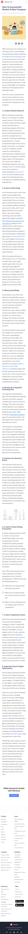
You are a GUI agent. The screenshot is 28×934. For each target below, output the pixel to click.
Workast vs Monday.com (6, 862)
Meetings (3, 834)
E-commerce (17, 864)
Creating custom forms (19, 835)
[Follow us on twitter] (17, 932)
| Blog (10, 2)
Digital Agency (17, 862)
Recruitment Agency (19, 879)
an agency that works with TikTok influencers (12, 366)
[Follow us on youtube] (14, 932)
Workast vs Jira (4, 860)
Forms (2, 826)
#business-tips (20, 13)
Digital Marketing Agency (13, 57)
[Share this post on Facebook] (19, 44)
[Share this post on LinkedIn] (16, 44)
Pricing (2, 842)
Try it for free (14, 795)
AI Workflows (4, 824)
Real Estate (16, 877)
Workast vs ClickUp (5, 857)
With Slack (3, 819)
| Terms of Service (18, 927)
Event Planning (17, 867)
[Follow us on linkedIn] (21, 932)
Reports (3, 832)
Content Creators (18, 859)
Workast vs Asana (5, 855)
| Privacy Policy (12, 927)
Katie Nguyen (7, 13)
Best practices (18, 891)
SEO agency (18, 734)
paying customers (19, 637)
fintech (11, 734)
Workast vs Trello (5, 870)
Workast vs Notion (5, 865)
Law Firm (16, 869)
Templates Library (5, 889)
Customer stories (19, 894)
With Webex (4, 821)
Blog (2, 891)
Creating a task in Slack (19, 824)
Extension (3, 837)
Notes (2, 829)
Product (17, 889)
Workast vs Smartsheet (6, 867)
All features (3, 839)
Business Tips (18, 896)
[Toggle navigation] (26, 2)
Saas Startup (17, 882)
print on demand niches (17, 236)
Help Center (4, 894)
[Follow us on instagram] (10, 932)
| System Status (17, 929)
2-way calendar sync (18, 847)
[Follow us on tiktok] (6, 932)
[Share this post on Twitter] (22, 44)
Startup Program (5, 899)
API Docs (3, 896)
